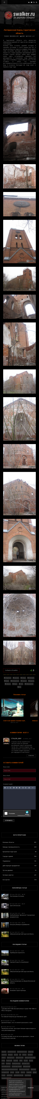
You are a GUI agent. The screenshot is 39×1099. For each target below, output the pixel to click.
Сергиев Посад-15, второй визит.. (19, 962)
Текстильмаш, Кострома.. (17, 896)
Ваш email (6, 775)
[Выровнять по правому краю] (19, 787)
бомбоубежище (16, 1063)
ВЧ (20, 1054)
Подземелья (19, 861)
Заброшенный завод (30, 1057)
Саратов (32, 681)
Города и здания (19, 856)
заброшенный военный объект (10, 1069)
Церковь (16, 678)
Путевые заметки (19, 875)
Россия (25, 1060)
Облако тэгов (19, 1045)
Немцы (24, 678)
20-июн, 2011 (15, 36)
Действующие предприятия (19, 865)
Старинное (8, 678)
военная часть (25, 1063)
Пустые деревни (19, 870)
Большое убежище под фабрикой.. (20, 924)
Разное (6, 36)
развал (34, 1072)
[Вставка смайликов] (29, 787)
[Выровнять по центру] (16, 787)
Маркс (15, 684)
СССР (3, 1063)
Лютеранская (15, 681)
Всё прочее (19, 880)
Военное (30, 1054)
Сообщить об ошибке (11, 670)
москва (17, 1072)
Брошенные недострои (19, 851)
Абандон (10, 1054)
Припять (16, 1060)
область (23, 1072)
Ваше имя (6, 767)
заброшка (33, 1069)
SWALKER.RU (5, 1094)
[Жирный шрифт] (5, 787)
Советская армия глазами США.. (14, 720)
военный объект (6, 1066)
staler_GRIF (16, 739)
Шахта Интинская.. (15, 905)
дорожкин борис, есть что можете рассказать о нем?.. (17, 1022)
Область (8, 684)
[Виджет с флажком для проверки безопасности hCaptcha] (17, 813)
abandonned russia (22, 1051)
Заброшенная (29, 684)
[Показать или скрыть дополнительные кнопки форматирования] (32, 787)
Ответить (31, 755)
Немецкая (31, 678)
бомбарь (8, 1063)
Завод (3, 1060)
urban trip (30, 1051)
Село (21, 684)
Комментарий (7, 784)
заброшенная (26, 1066)
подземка (29, 1072)
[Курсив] (7, 787)
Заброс (3, 1057)
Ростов (31, 1060)
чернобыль (28, 1075)
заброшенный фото (24, 1069)
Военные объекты (19, 842)
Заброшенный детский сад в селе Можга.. (22, 934)
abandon (4, 1051)
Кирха (7, 681)
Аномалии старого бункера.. (18, 990)
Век (20, 687)
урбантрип (9, 1075)
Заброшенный (19, 1057)
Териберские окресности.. (17, 952)
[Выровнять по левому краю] (14, 787)
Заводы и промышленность (19, 847)
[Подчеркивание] (10, 787)
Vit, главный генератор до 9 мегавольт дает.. (14, 1016)
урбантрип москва (18, 1075)
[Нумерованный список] (25, 787)
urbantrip (4, 1054)
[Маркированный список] (23, 787)
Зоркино (24, 681)
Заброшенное (10, 1057)
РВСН (21, 1060)
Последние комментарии (19, 1001)
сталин (3, 1075)
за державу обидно (16, 1066)
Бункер (16, 1054)
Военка (24, 1054)
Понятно (29, 1088)
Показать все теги (6, 1078)
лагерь (12, 1072)
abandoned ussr (12, 1051)
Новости (4, 1087)
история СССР (5, 1072)
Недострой (9, 1060)
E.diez (23, 36)
